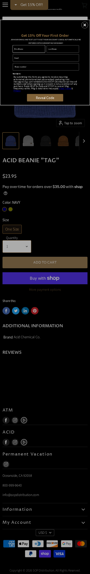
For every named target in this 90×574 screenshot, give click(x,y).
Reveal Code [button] (45, 98)
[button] (85, 25)
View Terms (65, 88)
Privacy (17, 91)
